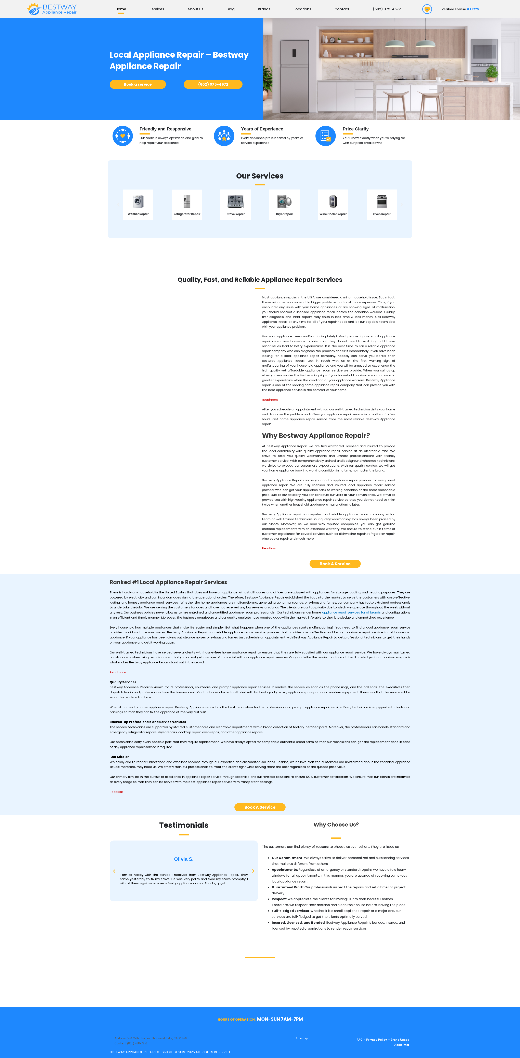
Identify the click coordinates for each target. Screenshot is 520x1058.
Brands (264, 9)
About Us (195, 9)
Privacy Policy (376, 1040)
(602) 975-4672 (387, 9)
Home (121, 9)
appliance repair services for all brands (351, 612)
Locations (302, 9)
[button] (118, 204)
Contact (342, 9)
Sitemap (302, 1038)
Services (157, 9)
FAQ (360, 1040)
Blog (231, 9)
